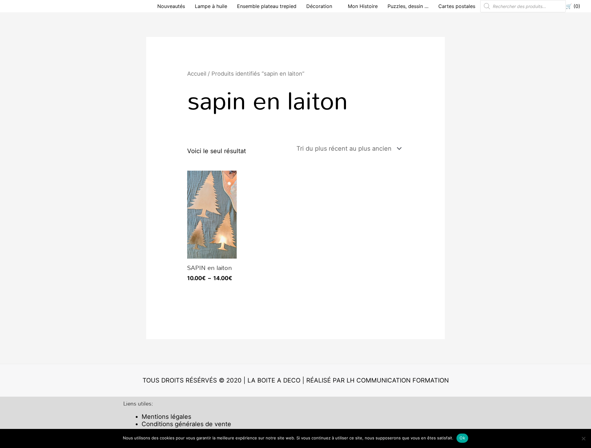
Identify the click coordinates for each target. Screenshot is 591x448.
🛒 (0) (573, 6)
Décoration (319, 6)
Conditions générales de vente (186, 424)
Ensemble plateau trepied (266, 6)
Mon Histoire (363, 6)
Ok (462, 437)
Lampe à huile (211, 6)
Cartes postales (456, 6)
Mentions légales (166, 416)
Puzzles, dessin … (408, 6)
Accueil (196, 73)
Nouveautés (171, 6)
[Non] (583, 438)
